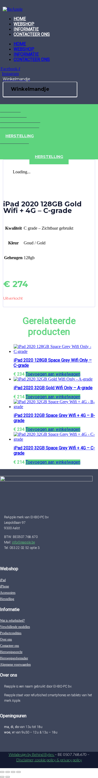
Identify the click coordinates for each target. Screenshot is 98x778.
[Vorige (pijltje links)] (2, 777)
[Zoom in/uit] (2, 772)
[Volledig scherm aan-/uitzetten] (7, 772)
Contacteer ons (32, 34)
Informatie (26, 29)
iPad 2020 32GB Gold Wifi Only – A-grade (53, 387)
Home (20, 18)
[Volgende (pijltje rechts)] (7, 777)
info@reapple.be (23, 542)
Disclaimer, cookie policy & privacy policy (49, 759)
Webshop (24, 24)
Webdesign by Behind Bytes (32, 754)
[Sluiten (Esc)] (18, 772)
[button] (53, 374)
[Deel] (13, 772)
